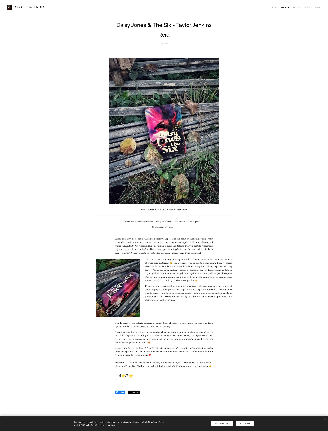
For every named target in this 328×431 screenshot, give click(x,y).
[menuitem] (275, 7)
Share (121, 392)
